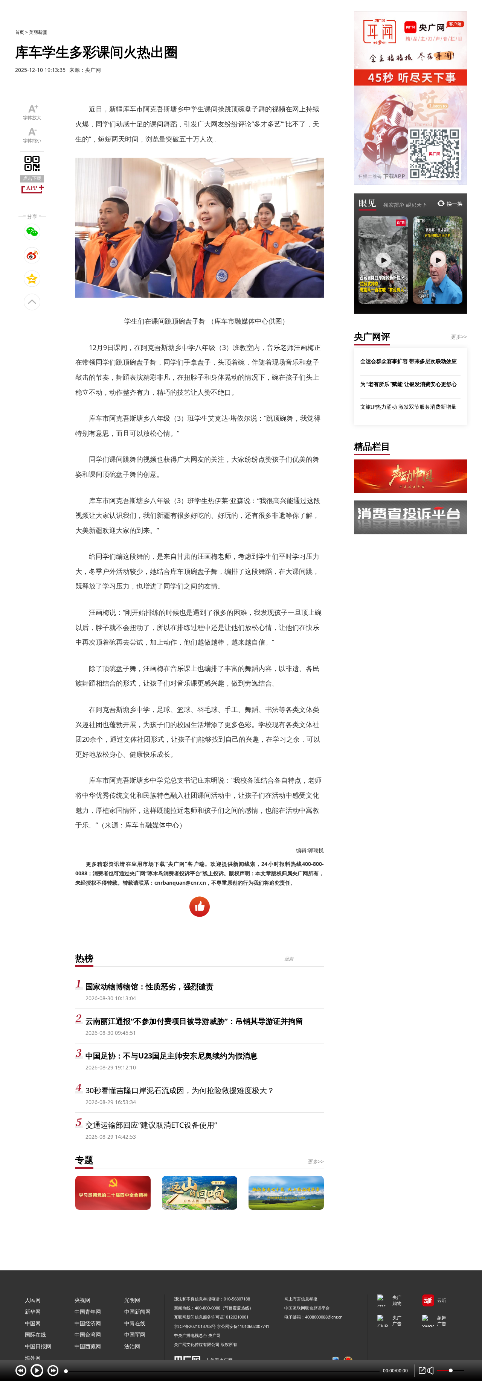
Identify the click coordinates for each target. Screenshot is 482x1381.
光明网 (132, 1299)
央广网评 (372, 336)
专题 (84, 1159)
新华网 (33, 1311)
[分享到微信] (32, 232)
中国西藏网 (88, 1346)
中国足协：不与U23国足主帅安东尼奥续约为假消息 (171, 1056)
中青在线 (134, 1323)
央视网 (82, 1299)
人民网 (33, 1299)
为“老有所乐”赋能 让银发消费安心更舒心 (408, 384)
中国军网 (134, 1334)
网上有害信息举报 (300, 1299)
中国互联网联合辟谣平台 (307, 1308)
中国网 (33, 1323)
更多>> (315, 1161)
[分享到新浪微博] (32, 255)
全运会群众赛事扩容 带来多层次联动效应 (408, 361)
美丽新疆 (38, 32)
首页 (19, 32)
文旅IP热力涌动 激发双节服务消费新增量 (408, 406)
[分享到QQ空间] (32, 278)
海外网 (33, 1357)
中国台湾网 (88, 1334)
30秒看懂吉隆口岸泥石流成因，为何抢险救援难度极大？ (180, 1090)
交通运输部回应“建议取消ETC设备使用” (151, 1125)
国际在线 (35, 1334)
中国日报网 (38, 1346)
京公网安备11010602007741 (243, 1326)
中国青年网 (88, 1311)
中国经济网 (88, 1323)
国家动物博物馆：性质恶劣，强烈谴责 (149, 986)
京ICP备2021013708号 (195, 1326)
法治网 (132, 1346)
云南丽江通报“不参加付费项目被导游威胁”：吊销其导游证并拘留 (194, 1021)
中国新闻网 (137, 1311)
